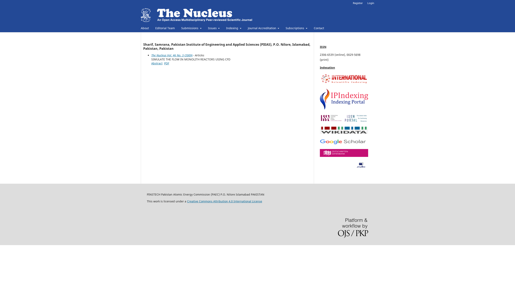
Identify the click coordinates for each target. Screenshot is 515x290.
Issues (212, 28)
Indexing (232, 28)
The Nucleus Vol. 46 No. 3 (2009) (172, 55)
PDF (166, 63)
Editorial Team (165, 28)
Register (358, 3)
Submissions (190, 28)
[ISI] (344, 83)
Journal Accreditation (262, 28)
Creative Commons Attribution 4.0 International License (224, 201)
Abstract (157, 63)
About (145, 28)
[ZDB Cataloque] (344, 156)
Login (370, 3)
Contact (319, 28)
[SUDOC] (344, 167)
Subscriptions (295, 28)
